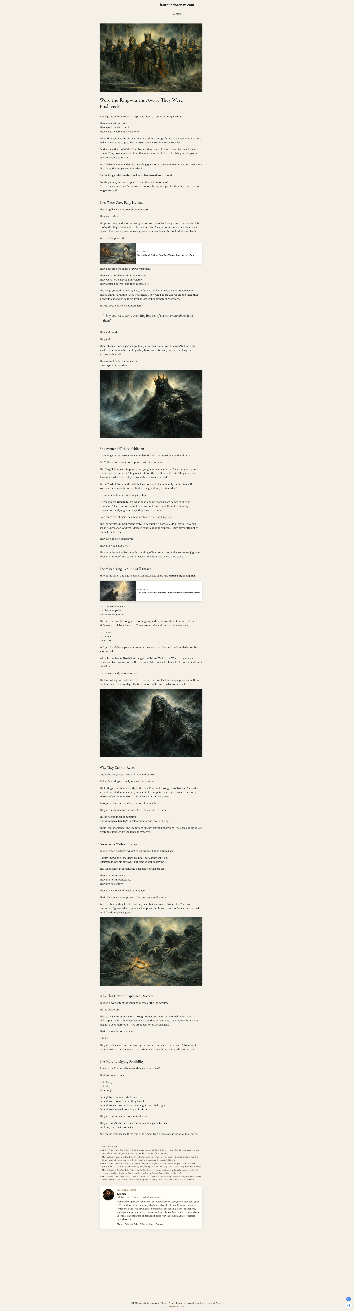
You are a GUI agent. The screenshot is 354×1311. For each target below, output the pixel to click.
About (120, 1224)
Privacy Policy (175, 1303)
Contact (159, 1224)
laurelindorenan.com (177, 5)
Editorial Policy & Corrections (139, 1224)
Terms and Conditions (194, 1303)
